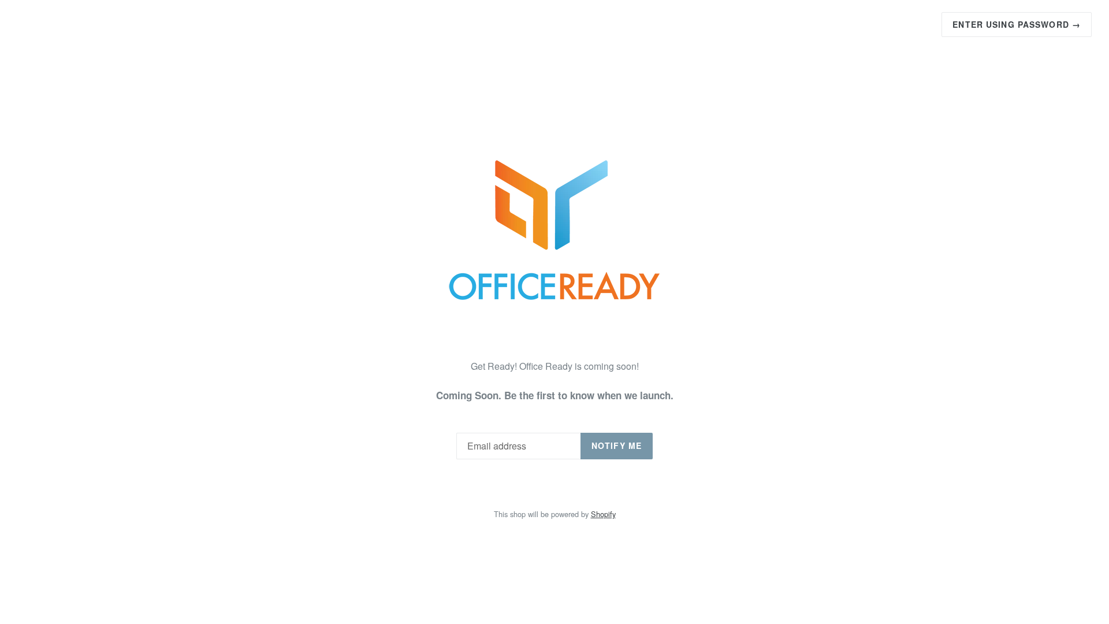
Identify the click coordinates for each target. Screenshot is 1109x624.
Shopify (603, 513)
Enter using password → (1016, 24)
